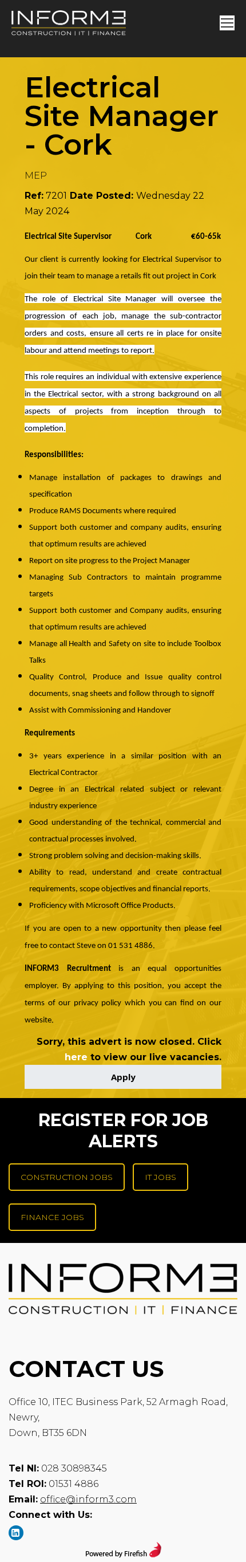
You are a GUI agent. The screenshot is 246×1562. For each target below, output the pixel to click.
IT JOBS (160, 1177)
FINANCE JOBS (52, 1217)
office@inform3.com (88, 1499)
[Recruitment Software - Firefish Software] (123, 1554)
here (76, 1057)
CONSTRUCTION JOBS (67, 1177)
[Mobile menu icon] (227, 22)
